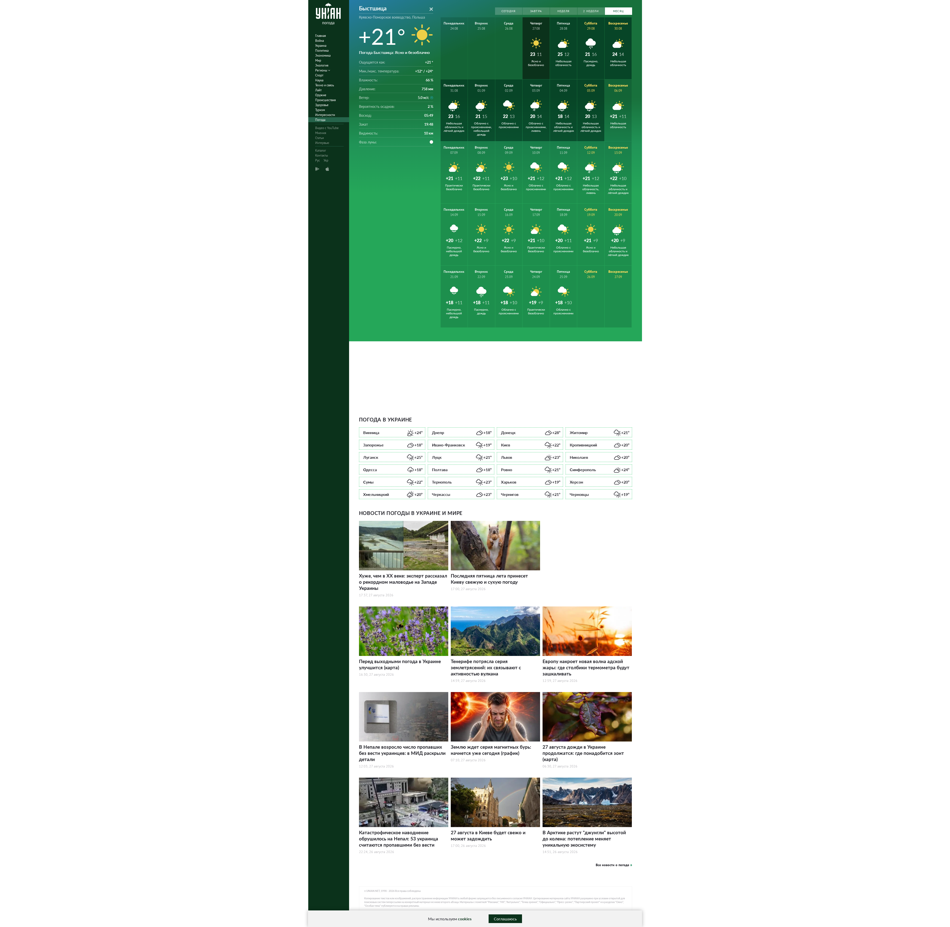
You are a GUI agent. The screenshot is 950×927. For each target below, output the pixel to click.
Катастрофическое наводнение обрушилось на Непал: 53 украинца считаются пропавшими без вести (398, 839)
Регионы (321, 70)
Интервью (322, 143)
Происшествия (325, 100)
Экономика (323, 55)
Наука (319, 80)
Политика (322, 50)
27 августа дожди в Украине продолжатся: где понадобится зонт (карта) (583, 753)
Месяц (618, 11)
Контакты (321, 155)
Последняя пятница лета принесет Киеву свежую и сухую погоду (489, 579)
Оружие (320, 95)
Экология (321, 65)
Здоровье (322, 105)
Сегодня (508, 11)
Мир (318, 60)
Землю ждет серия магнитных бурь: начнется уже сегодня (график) (491, 750)
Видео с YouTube (327, 128)
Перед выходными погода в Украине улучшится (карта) (400, 664)
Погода (320, 120)
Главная (320, 36)
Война (319, 41)
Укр (326, 160)
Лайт (318, 90)
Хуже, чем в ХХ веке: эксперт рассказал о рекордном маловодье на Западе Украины (403, 582)
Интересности (325, 115)
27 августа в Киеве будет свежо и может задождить (488, 835)
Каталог (320, 150)
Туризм (320, 110)
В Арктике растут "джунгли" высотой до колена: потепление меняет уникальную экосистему (584, 839)
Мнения (320, 133)
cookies (465, 918)
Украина (320, 46)
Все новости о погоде (612, 865)
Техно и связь (324, 85)
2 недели (591, 11)
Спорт (319, 75)
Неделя (563, 11)
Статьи (319, 138)
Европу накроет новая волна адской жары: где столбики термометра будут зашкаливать (586, 667)
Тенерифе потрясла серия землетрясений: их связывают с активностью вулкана (486, 667)
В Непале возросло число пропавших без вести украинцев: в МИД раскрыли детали (402, 753)
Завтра (536, 11)
